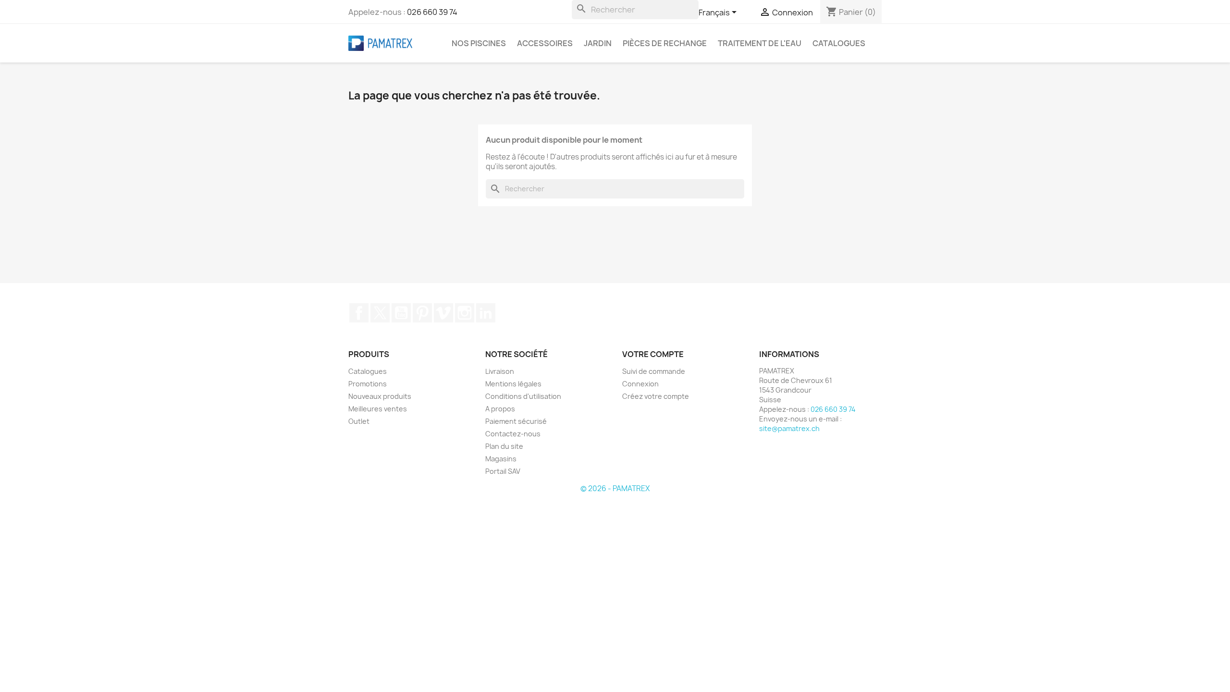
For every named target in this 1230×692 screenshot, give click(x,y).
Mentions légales (513, 383)
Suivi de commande (653, 371)
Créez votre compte (655, 396)
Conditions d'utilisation (523, 396)
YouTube (401, 312)
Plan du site (504, 446)
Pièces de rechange (665, 43)
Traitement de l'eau (759, 43)
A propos (500, 408)
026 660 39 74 (432, 12)
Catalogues (838, 43)
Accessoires (545, 43)
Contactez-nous (513, 433)
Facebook (359, 312)
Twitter (380, 312)
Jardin (598, 43)
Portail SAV (502, 471)
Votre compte (653, 354)
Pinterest (422, 312)
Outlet (358, 421)
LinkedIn (485, 312)
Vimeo (443, 312)
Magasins (501, 458)
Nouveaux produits (379, 396)
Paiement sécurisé (516, 421)
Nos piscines (479, 43)
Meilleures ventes (377, 408)
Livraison (499, 371)
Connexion (640, 383)
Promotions (367, 383)
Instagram (464, 312)
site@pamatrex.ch (789, 428)
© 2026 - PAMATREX (615, 488)
